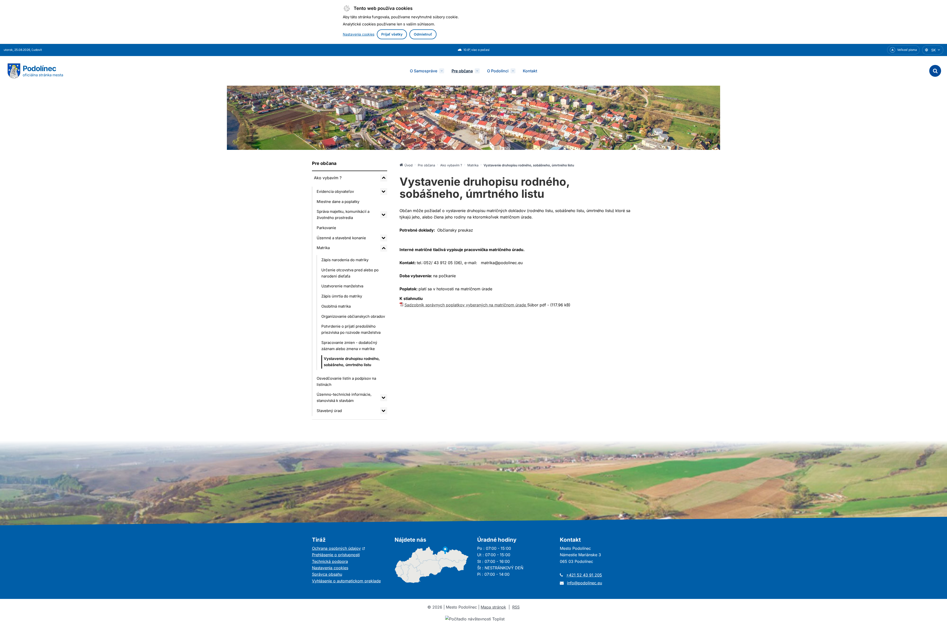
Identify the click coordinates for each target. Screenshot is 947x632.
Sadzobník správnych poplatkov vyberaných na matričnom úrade (465, 304)
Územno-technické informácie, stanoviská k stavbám (344, 397)
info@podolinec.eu (584, 582)
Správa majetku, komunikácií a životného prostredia (343, 214)
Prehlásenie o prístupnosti (336, 554)
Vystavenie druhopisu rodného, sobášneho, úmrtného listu (352, 361)
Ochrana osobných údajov (338, 548)
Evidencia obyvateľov (335, 191)
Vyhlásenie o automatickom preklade (346, 580)
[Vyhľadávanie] (935, 71)
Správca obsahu (327, 574)
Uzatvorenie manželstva (342, 286)
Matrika (323, 247)
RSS (516, 607)
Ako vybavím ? (328, 177)
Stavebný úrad (329, 410)
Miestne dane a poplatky (338, 201)
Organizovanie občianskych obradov (353, 316)
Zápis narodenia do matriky (344, 259)
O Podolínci (498, 70)
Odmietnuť (423, 34)
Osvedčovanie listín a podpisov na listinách (346, 381)
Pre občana (462, 70)
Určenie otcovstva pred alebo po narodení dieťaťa (350, 273)
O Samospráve (423, 70)
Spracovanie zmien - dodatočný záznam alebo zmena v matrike (349, 345)
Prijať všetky (391, 34)
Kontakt (530, 70)
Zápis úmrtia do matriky (341, 296)
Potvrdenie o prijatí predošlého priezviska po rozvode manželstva (351, 329)
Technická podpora (330, 561)
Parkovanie (326, 227)
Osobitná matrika (336, 306)
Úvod (408, 165)
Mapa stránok (493, 607)
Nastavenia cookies (358, 34)
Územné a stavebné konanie (341, 238)
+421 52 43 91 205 (584, 575)
